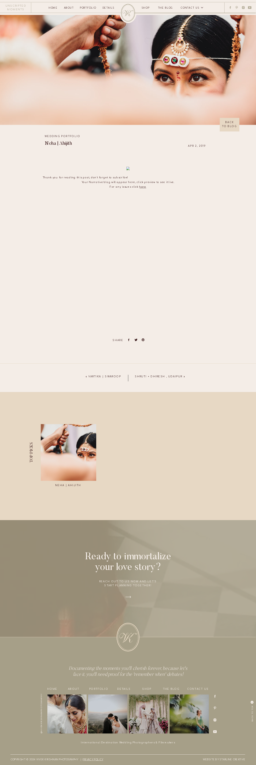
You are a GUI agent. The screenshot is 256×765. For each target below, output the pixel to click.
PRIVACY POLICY (93, 759)
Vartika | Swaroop (104, 376)
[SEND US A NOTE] (10, 12)
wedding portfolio (62, 136)
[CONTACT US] (143, 63)
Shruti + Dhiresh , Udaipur (158, 376)
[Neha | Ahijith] (68, 452)
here (142, 187)
